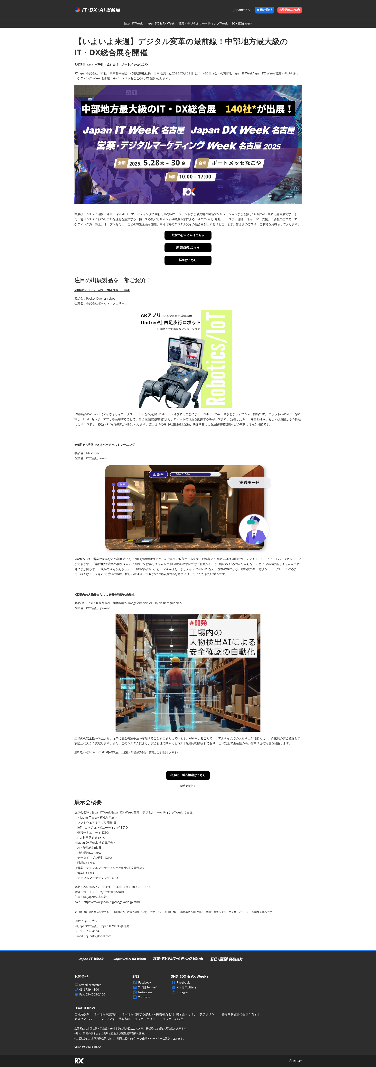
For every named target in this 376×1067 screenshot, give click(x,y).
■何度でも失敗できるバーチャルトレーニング (104, 445)
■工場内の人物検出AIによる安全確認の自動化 (104, 594)
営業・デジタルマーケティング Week (203, 23)
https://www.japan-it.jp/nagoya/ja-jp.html (111, 902)
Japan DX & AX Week (160, 23)
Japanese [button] (241, 10)
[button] (264, 10)
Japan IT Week (133, 23)
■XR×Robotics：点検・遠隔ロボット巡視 (102, 290)
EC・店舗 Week (242, 23)
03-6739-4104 (89, 989)
